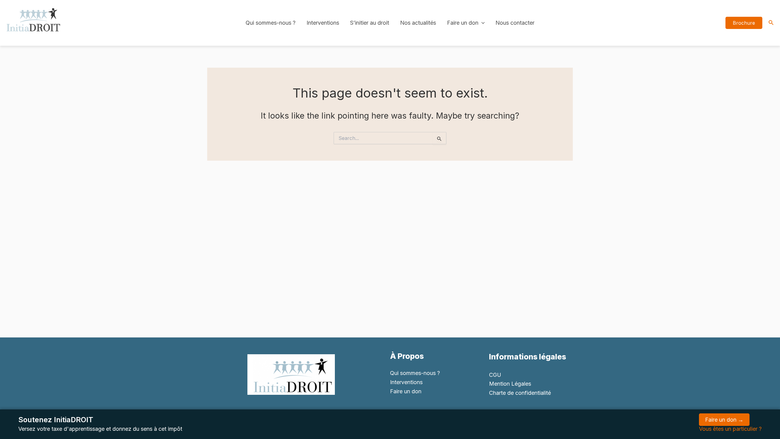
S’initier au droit (369, 23)
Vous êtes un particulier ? (730, 429)
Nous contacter (514, 23)
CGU (495, 375)
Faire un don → (724, 419)
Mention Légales (510, 383)
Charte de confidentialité (520, 393)
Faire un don (462, 23)
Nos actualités (418, 23)
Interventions (323, 23)
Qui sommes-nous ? (271, 23)
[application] (481, 23)
